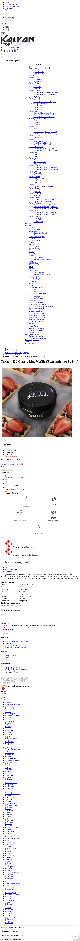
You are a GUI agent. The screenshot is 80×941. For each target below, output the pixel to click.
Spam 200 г (37, 192)
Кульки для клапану (36, 321)
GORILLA (33, 283)
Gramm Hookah (34, 250)
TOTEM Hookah (35, 278)
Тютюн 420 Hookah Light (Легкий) (46, 149)
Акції (27, 342)
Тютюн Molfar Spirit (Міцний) (44, 117)
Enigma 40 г (38, 218)
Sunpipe (32, 268)
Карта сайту (9, 643)
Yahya (31, 227)
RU (7, 27)
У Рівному (8, 727)
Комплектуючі (34, 332)
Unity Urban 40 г (39, 160)
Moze (31, 261)
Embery (32, 242)
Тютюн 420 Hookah (36, 147)
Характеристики (11, 569)
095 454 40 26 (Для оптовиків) (15, 669)
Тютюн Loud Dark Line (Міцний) (45, 134)
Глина (36, 291)
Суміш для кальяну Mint (37, 119)
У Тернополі (9, 730)
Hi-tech (31, 252)
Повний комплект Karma (42, 259)
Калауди (32, 300)
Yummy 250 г (38, 175)
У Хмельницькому (11, 738)
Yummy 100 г (38, 173)
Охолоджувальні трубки (38, 319)
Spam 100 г (37, 190)
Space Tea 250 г (39, 74)
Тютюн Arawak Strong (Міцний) (45, 102)
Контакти (8, 8)
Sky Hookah (33, 263)
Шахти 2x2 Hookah (40, 233)
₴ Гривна (8, 20)
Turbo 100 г (38, 154)
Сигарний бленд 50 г (41, 141)
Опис (7, 567)
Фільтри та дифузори (36, 328)
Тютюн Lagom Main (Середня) (44, 199)
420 (7, 633)
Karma (31, 255)
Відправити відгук (7, 629)
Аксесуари (29, 285)
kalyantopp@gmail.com (13, 671)
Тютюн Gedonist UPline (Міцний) (45, 94)
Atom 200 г (37, 89)
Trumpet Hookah (35, 280)
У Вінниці (8, 702)
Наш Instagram (30, 343)
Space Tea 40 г (39, 70)
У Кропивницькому (12, 715)
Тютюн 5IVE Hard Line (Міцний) (45, 186)
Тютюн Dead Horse (36, 139)
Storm (31, 267)
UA (4, 23)
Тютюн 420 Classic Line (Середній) (46, 150)
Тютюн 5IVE (34, 184)
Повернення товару (12, 6)
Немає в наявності (7, 470)
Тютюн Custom (34, 77)
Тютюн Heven (34, 210)
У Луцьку (8, 717)
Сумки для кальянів (36, 312)
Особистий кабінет (12, 655)
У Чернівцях (9, 742)
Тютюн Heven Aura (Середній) (44, 214)
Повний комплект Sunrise (43, 274)
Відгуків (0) (9, 571)
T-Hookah (32, 282)
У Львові (8, 719)
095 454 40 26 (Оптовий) (9, 49)
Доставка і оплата (11, 4)
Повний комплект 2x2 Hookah (44, 235)
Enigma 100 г (38, 220)
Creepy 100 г (38, 180)
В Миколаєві (9, 721)
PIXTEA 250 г (39, 109)
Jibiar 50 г (37, 128)
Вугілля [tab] (3, 693)
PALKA (32, 253)
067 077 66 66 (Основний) (10, 47)
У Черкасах (9, 740)
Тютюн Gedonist (35, 90)
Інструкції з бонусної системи (15, 647)
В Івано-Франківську (12, 704)
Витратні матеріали (32, 334)
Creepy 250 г (38, 182)
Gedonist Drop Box (40, 96)
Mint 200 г (37, 124)
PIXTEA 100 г (39, 107)
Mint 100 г (37, 122)
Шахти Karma (38, 257)
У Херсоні (8, 736)
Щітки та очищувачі (36, 308)
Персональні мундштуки (38, 304)
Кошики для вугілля (36, 310)
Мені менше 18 (6, 939)
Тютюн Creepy (34, 177)
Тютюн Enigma (34, 216)
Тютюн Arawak (34, 98)
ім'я (2, 614)
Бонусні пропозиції (32, 340)
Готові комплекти (35, 229)
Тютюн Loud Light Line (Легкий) (45, 132)
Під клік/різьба (39, 298)
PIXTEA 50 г (38, 105)
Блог (6, 10)
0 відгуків (4, 459)
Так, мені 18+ (17, 939)
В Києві (8, 712)
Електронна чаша (40, 293)
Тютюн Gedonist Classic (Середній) (46, 92)
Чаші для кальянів (35, 287)
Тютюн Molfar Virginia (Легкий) (45, 113)
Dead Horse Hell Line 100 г (43, 143)
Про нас (8, 2)
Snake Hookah (34, 265)
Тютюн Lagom (34, 197)
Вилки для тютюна (36, 325)
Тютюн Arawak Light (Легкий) (44, 100)
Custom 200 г (38, 81)
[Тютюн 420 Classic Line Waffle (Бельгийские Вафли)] (37, 402)
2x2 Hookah (33, 231)
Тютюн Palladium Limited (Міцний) (46, 209)
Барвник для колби (36, 336)
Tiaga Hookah (34, 276)
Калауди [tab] (4, 699)
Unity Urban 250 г (40, 164)
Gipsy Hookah (34, 246)
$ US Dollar (9, 17)
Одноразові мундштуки (37, 338)
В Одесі (8, 723)
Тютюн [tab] (3, 695)
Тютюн (27, 66)
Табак (3, 633)
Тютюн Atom (34, 83)
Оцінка (3, 627)
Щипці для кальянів (36, 302)
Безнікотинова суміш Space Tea (40, 68)
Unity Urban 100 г (40, 162)
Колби (31, 295)
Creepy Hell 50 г (39, 179)
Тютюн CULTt (34, 165)
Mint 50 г (37, 120)
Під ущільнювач (39, 297)
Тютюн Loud (33, 130)
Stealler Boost (34, 248)
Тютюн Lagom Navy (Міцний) (44, 201)
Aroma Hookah (34, 240)
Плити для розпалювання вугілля (41, 306)
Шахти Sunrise (39, 272)
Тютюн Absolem (35, 135)
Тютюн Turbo (34, 152)
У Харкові (8, 734)
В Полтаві (8, 725)
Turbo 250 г (38, 156)
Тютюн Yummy (34, 171)
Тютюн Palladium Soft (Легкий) (45, 205)
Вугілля (28, 223)
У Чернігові (9, 744)
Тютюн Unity (34, 158)
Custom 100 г (38, 79)
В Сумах (8, 729)
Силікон (36, 289)
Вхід (3, 33)
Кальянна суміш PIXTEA (38, 104)
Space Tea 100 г (39, 72)
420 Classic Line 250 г (12, 354)
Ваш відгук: (5, 623)
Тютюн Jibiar (33, 126)
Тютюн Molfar (34, 111)
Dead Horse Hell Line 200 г (43, 145)
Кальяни (28, 225)
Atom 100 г (37, 87)
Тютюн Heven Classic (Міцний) (45, 212)
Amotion (32, 238)
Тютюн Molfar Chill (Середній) (44, 115)
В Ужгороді (9, 732)
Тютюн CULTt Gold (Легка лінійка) (46, 167)
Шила (31, 323)
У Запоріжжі (9, 710)
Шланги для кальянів (36, 313)
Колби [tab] (3, 697)
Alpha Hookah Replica (37, 237)
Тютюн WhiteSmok (36, 194)
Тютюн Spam (34, 188)
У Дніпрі (8, 706)
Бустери (32, 75)
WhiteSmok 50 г (39, 195)
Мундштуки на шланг (37, 315)
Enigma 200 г (38, 222)
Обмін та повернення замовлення (17, 641)
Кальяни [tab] (4, 691)
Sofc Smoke (33, 244)
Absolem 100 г (39, 137)
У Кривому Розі (10, 714)
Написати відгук (15, 459)
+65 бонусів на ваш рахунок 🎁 (12, 464)
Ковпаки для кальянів (37, 317)
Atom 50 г (37, 85)
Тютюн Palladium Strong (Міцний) (46, 207)
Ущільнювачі (34, 327)
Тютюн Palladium (35, 203)
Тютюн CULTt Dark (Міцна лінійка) (46, 169)
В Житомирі (9, 708)
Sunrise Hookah (34, 270)
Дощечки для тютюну (37, 330)
